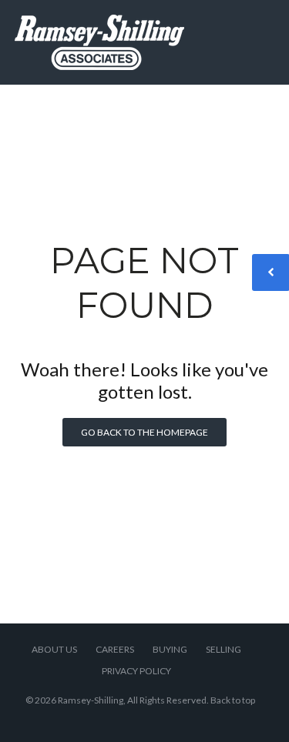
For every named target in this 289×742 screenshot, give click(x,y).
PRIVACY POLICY (136, 671)
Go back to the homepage (144, 432)
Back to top (232, 700)
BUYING (170, 649)
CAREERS (115, 649)
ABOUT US (54, 649)
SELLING (223, 649)
